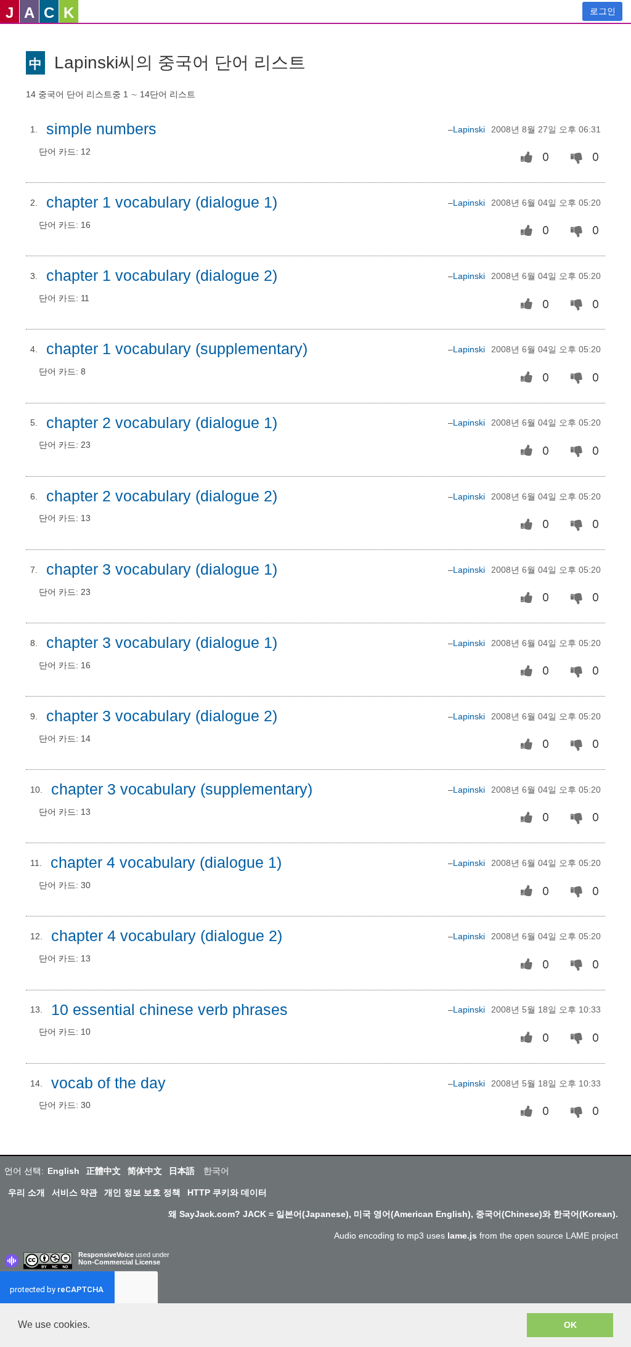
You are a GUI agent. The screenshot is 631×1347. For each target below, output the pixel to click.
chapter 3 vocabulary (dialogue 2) (161, 716)
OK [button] (570, 1325)
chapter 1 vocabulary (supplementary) (176, 349)
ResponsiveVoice (106, 1254)
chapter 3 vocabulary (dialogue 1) (161, 569)
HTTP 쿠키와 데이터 (227, 1192)
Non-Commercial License (119, 1262)
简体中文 (145, 1171)
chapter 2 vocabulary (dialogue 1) (161, 423)
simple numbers (101, 129)
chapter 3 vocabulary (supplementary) (181, 789)
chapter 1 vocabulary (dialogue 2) (161, 275)
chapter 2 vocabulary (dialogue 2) (161, 496)
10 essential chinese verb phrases (169, 1009)
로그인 (603, 11)
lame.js (462, 1235)
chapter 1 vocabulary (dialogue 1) (161, 202)
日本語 (182, 1171)
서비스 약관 (74, 1192)
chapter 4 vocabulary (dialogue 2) (166, 936)
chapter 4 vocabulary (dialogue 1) (166, 862)
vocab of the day (108, 1083)
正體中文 (103, 1171)
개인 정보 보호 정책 (142, 1192)
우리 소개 (26, 1192)
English (63, 1171)
